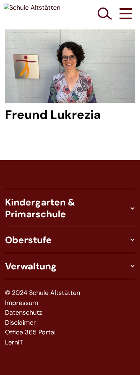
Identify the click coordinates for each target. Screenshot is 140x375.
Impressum (21, 303)
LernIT (14, 342)
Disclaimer (20, 323)
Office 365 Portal (30, 332)
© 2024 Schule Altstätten (42, 293)
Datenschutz (23, 313)
